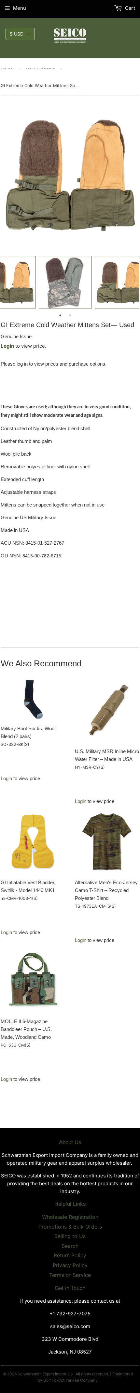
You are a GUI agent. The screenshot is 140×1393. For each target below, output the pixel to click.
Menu (19, 8)
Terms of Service (70, 1275)
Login (7, 346)
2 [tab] (70, 315)
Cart (129, 8)
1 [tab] (60, 315)
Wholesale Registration (70, 1217)
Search (70, 1246)
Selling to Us (70, 1236)
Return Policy (70, 1255)
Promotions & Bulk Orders (70, 1226)
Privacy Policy (70, 1265)
